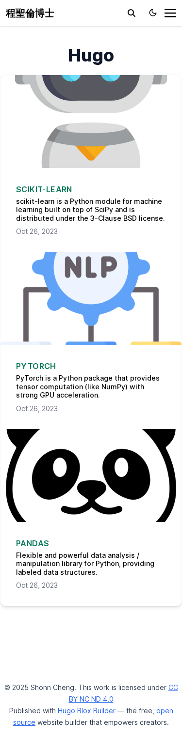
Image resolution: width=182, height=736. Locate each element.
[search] (131, 13)
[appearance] (153, 12)
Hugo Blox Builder (87, 710)
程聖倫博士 (30, 13)
